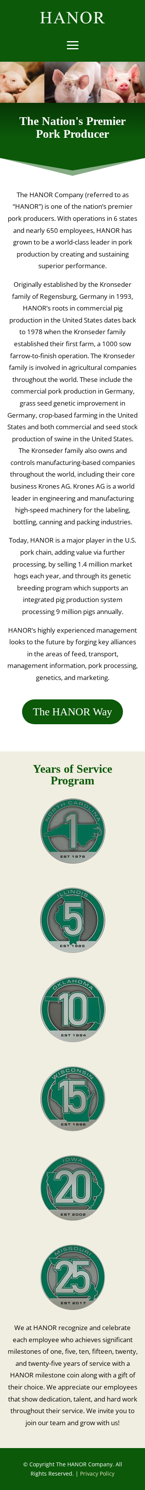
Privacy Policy (97, 1473)
